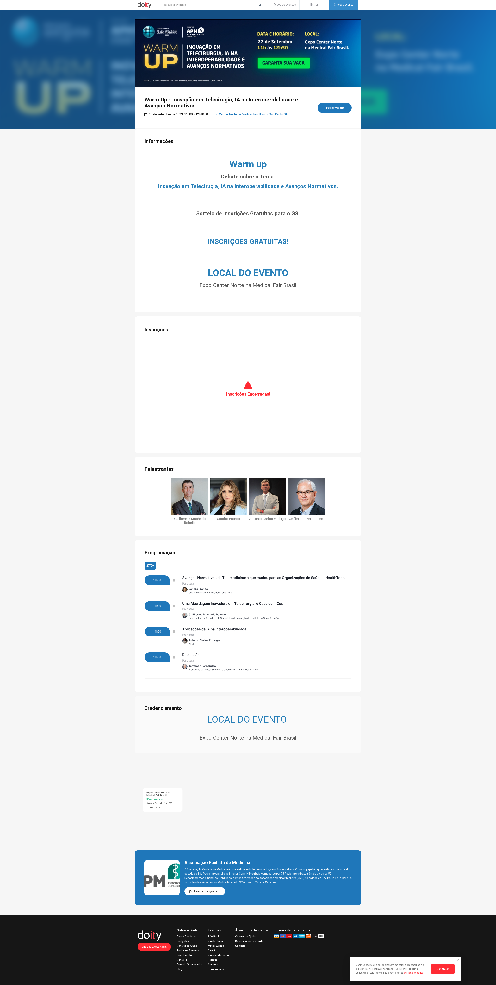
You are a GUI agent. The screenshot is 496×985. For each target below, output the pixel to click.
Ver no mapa (155, 799)
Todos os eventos (284, 4)
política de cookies (414, 972)
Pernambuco (216, 969)
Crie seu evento (343, 4)
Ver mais (270, 882)
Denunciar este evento (249, 941)
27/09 (150, 565)
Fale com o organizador (207, 891)
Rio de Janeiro (216, 941)
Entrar (314, 4)
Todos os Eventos (188, 950)
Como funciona (186, 936)
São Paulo (214, 936)
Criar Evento (184, 955)
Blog (179, 969)
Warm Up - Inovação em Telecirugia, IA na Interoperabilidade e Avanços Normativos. (221, 102)
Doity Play (183, 941)
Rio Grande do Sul (218, 955)
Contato (182, 959)
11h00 (157, 580)
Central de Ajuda (187, 945)
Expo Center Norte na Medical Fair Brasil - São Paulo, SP (249, 114)
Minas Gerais (216, 945)
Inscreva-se (334, 108)
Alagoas (213, 964)
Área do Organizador (189, 964)
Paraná (212, 959)
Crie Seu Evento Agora (154, 946)
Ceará (211, 950)
